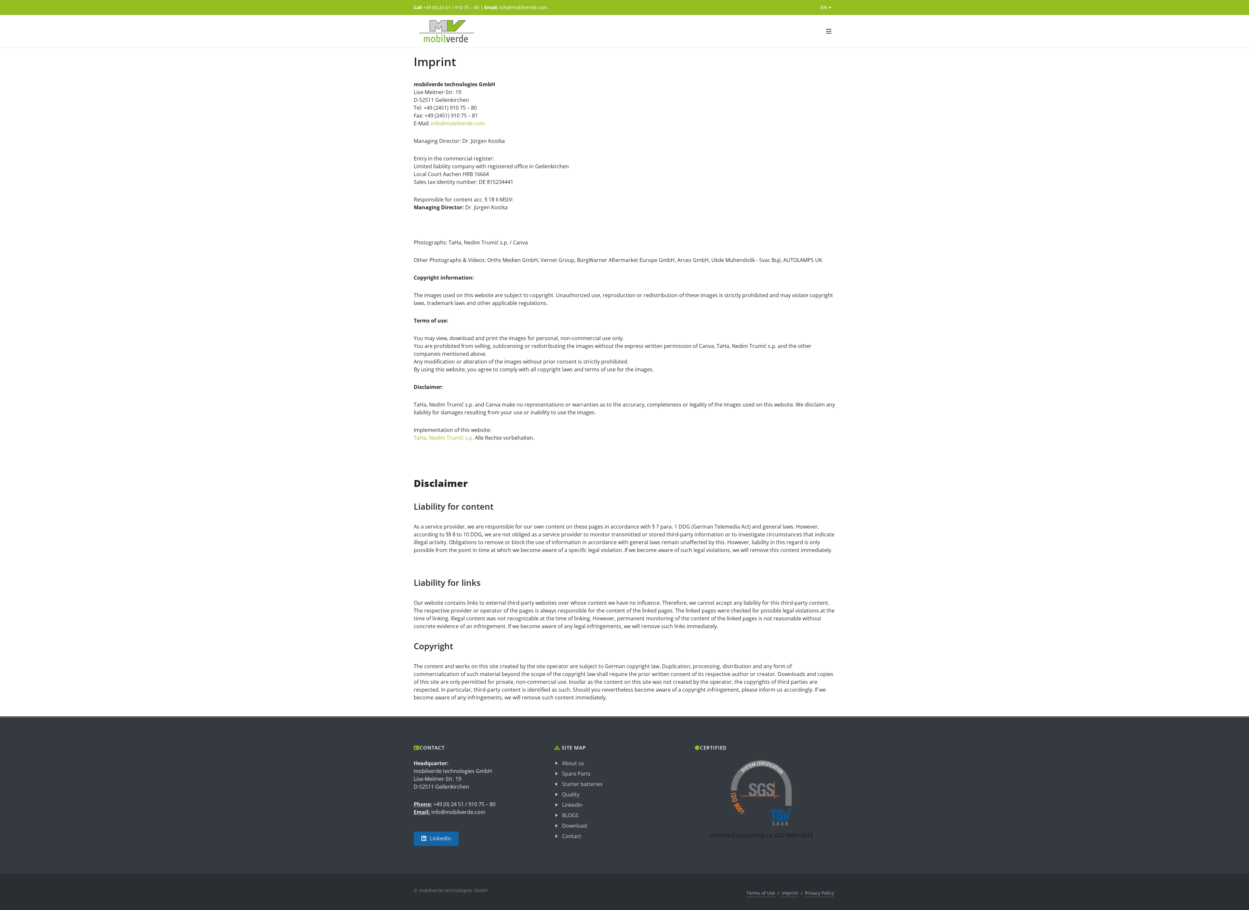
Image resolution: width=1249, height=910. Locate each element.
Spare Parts (576, 773)
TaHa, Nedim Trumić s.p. (444, 437)
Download (574, 825)
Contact (571, 836)
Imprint (790, 893)
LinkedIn (440, 838)
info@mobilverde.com (458, 123)
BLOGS (570, 815)
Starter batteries (582, 784)
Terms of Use (760, 893)
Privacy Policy (819, 893)
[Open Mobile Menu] (828, 31)
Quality (570, 794)
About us (573, 763)
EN (824, 7)
